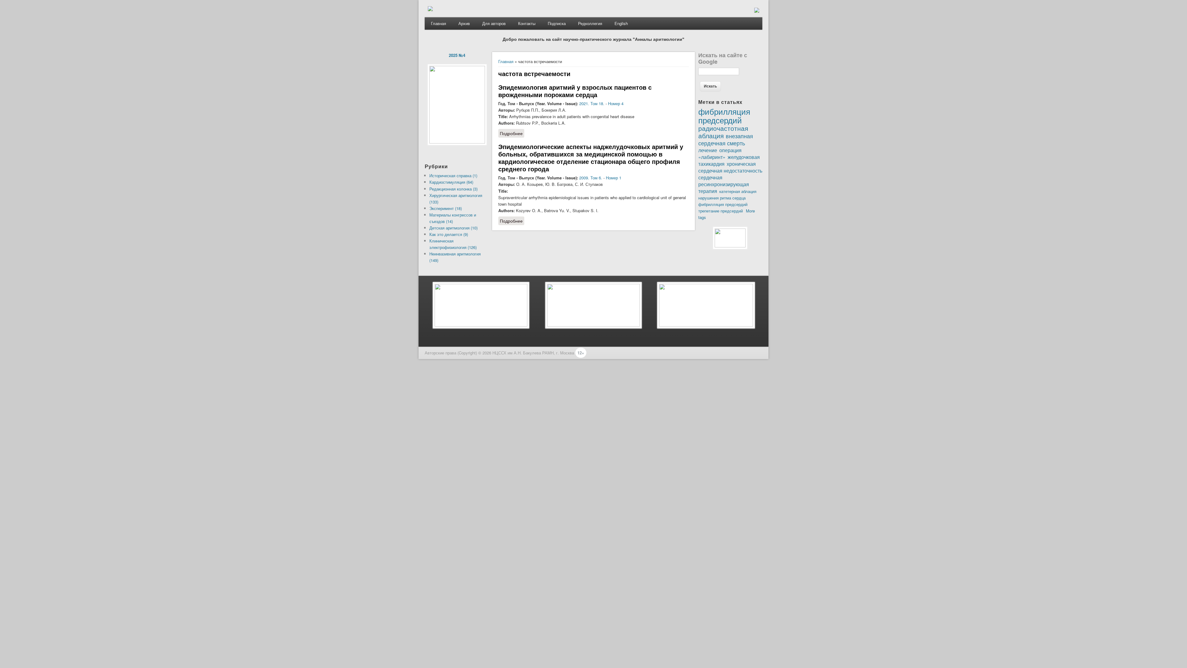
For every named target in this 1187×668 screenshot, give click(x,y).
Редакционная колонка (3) (453, 189)
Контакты (526, 23)
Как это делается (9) (448, 234)
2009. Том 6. (590, 178)
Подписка (557, 23)
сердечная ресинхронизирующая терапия (723, 184)
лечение (707, 150)
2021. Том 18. (591, 103)
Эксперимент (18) (445, 208)
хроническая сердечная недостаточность (730, 167)
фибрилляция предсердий (722, 204)
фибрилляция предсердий (724, 115)
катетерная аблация (737, 191)
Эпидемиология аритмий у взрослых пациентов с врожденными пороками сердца (575, 91)
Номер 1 (613, 178)
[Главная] (430, 9)
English (621, 23)
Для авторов (494, 23)
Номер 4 (615, 103)
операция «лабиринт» (720, 153)
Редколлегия (590, 23)
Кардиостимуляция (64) (451, 182)
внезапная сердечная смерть (725, 139)
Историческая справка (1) (453, 175)
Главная (438, 23)
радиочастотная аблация (723, 131)
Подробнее (512, 133)
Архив (464, 23)
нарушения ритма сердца (722, 198)
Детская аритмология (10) (453, 228)
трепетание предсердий (720, 211)
